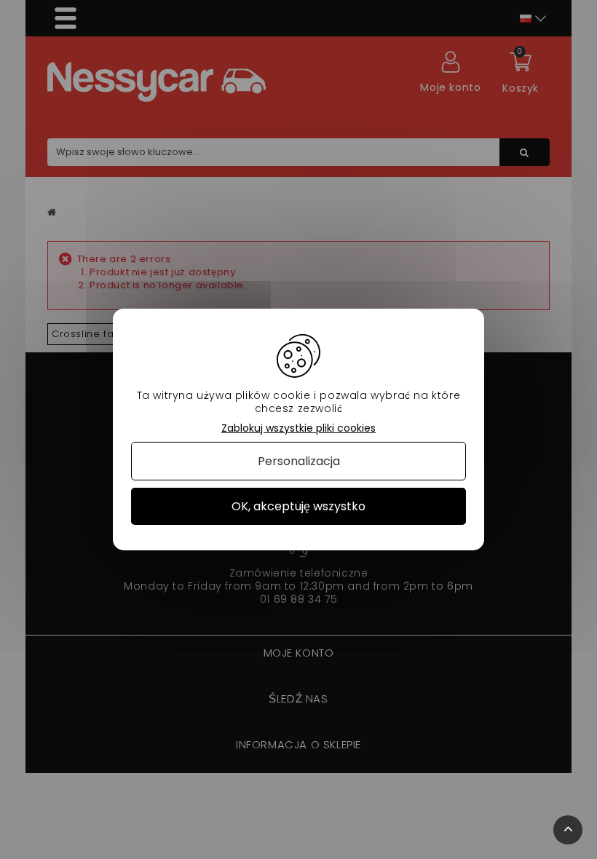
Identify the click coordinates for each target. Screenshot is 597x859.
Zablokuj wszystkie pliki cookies (298, 428)
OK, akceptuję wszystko (298, 506)
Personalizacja (299, 461)
